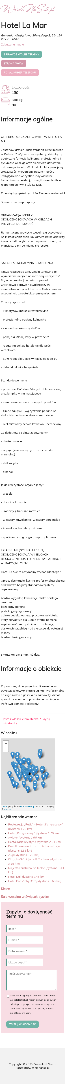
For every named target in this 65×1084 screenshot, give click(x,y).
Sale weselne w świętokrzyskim (25, 896)
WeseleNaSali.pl (45, 1064)
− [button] (6, 749)
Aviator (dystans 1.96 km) (25, 837)
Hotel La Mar (24, 25)
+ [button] (6, 743)
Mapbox (7, 809)
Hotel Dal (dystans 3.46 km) (26, 876)
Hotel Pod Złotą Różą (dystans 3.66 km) (34, 881)
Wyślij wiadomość (22, 1024)
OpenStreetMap (27, 806)
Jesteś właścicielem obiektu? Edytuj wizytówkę (26, 721)
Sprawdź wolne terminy (21, 54)
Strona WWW (13, 63)
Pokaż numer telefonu (20, 72)
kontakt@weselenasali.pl (32, 1067)
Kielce (5, 889)
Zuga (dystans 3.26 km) (23, 855)
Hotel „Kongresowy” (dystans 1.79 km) (34, 833)
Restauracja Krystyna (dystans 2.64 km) (34, 842)
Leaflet (5, 806)
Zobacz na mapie (12, 44)
